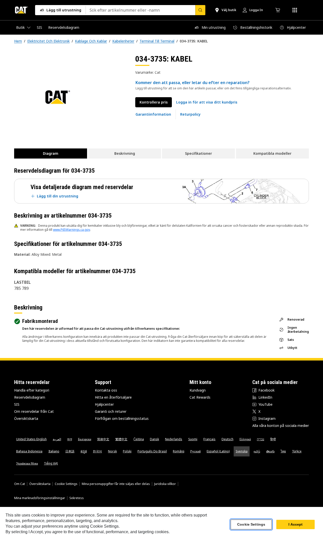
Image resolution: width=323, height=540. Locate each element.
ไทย (283, 451)
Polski (127, 451)
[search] (200, 10)
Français (209, 439)
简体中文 (103, 439)
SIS (16, 404)
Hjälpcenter (104, 404)
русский (195, 451)
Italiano (53, 451)
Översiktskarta (26, 418)
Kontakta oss (106, 390)
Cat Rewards (200, 397)
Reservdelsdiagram (29, 397)
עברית (260, 439)
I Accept (295, 525)
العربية (57, 439)
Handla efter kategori (31, 390)
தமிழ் (257, 451)
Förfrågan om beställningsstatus (122, 418)
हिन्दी (273, 439)
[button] (206, 102)
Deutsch (227, 439)
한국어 (97, 451)
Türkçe (297, 451)
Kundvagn (198, 390)
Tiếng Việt (51, 463)
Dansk (154, 439)
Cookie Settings (66, 484)
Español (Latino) (218, 451)
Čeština (138, 439)
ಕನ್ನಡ (83, 451)
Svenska (242, 451)
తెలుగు (270, 451)
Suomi (192, 439)
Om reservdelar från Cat (34, 411)
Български (84, 439)
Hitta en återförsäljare (113, 397)
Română (178, 451)
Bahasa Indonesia (29, 451)
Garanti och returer (110, 411)
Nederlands (173, 439)
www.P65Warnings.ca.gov (71, 229)
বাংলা (69, 439)
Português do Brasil (152, 451)
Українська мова (27, 463)
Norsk (112, 451)
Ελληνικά (245, 439)
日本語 (69, 451)
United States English (31, 439)
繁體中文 (121, 439)
